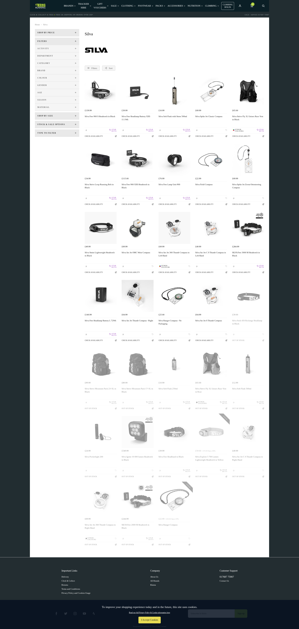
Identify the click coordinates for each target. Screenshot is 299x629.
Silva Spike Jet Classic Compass (208, 116)
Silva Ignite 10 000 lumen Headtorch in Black (137, 458)
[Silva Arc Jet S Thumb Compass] (211, 296)
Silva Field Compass (204, 184)
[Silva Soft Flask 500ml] (248, 364)
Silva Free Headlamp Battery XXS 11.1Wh (136, 118)
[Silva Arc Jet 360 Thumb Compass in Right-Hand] (101, 500)
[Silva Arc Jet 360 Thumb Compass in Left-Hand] (174, 228)
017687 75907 (227, 576)
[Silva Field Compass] (211, 160)
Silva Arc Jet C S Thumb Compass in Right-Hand (247, 458)
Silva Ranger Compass (168, 525)
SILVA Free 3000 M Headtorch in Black (246, 254)
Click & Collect (68, 581)
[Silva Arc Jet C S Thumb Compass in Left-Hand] (211, 228)
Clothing (127, 6)
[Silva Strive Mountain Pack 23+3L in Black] (101, 364)
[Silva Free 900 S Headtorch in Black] (101, 92)
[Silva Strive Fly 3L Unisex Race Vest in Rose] (211, 364)
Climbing (211, 6)
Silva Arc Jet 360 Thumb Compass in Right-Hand (100, 526)
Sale (114, 6)
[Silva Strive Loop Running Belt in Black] (101, 160)
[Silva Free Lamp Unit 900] (174, 160)
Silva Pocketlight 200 (94, 457)
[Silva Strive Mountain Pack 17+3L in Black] (138, 364)
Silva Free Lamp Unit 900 (169, 184)
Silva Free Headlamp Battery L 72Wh (100, 320)
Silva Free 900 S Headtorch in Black (100, 116)
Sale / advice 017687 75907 (257, 15)
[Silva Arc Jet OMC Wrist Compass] (138, 228)
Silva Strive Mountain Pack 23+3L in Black (100, 390)
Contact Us (224, 581)
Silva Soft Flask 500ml (241, 388)
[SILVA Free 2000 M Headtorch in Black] (138, 500)
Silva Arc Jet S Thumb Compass (208, 320)
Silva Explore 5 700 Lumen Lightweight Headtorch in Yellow (209, 458)
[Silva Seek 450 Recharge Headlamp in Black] (248, 296)
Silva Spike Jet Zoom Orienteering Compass (246, 186)
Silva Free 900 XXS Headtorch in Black (136, 186)
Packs (159, 6)
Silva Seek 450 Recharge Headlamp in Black (247, 322)
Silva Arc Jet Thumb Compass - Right (137, 320)
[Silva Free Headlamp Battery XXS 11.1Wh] (138, 92)
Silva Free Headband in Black (171, 457)
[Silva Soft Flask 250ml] (174, 364)
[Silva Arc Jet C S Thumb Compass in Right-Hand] (248, 432)
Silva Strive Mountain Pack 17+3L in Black (137, 390)
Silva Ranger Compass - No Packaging (170, 322)
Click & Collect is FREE (42, 15)
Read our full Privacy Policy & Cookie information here (149, 613)
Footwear (144, 6)
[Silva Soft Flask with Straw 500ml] (174, 92)
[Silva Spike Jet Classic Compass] (211, 92)
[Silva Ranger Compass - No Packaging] (174, 296)
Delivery (65, 577)
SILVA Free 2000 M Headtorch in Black (135, 526)
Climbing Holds (228, 5)
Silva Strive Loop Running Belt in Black (99, 186)
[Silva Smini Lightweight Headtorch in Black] (101, 228)
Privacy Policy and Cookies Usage (76, 593)
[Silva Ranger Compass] (174, 500)
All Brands (154, 581)
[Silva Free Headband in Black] (174, 432)
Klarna (153, 585)
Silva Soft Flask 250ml (168, 388)
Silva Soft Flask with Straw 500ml (173, 116)
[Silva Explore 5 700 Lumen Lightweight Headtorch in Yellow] (211, 432)
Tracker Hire (83, 6)
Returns (65, 585)
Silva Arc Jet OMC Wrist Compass (136, 252)
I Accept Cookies (149, 620)
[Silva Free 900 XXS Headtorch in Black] (138, 160)
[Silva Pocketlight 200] (101, 432)
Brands (68, 6)
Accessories (175, 6)
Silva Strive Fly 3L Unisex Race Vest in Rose (210, 390)
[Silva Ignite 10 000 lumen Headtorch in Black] (138, 432)
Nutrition (194, 6)
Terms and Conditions (71, 589)
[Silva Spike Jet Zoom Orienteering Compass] (248, 160)
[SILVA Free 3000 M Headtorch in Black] (248, 228)
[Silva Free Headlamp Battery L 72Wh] (101, 296)
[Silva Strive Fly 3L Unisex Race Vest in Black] (248, 92)
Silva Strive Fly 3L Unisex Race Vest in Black (247, 118)
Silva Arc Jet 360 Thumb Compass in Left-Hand (174, 254)
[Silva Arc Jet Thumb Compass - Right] (138, 296)
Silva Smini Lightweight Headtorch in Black (100, 254)
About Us (154, 577)
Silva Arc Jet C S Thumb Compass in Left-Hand (210, 254)
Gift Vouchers (100, 6)
